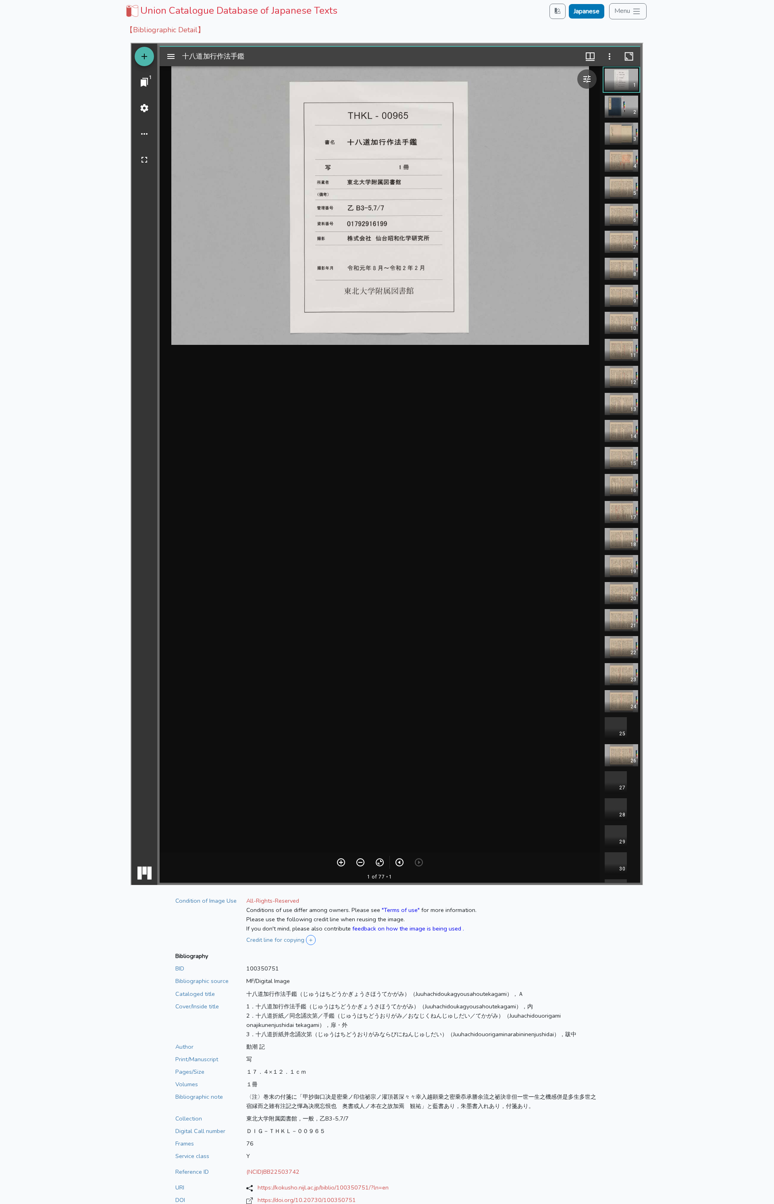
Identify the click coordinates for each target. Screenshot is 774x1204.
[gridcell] (230, 10)
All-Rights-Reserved (272, 901)
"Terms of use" (401, 910)
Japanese (586, 11)
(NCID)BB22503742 (273, 1172)
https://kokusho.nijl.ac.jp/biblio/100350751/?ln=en (323, 1187)
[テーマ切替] (557, 11)
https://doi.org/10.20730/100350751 (307, 1200)
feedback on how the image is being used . (408, 928)
